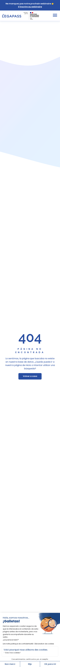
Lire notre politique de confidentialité (18, 644)
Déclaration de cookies (44, 644)
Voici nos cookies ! (13, 652)
